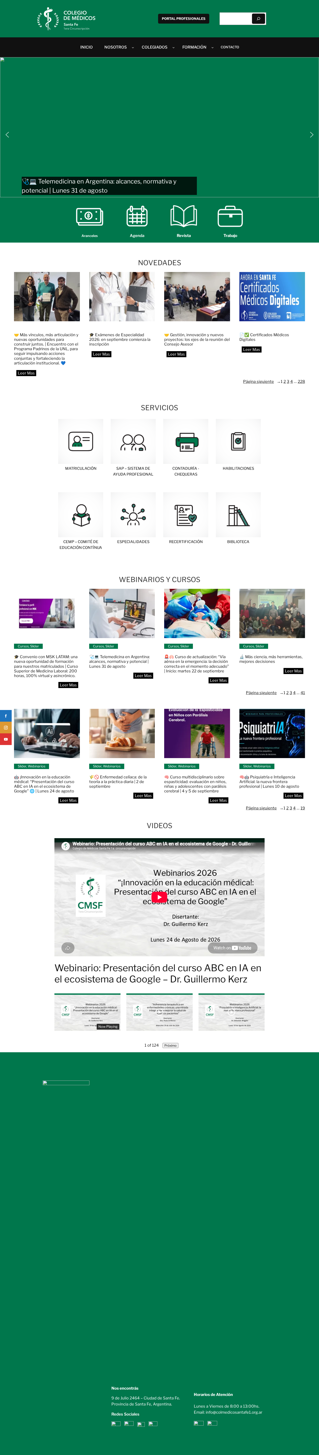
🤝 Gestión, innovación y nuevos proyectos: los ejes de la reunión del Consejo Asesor (197, 339)
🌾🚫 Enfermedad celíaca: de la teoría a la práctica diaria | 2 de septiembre (118, 782)
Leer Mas (28, 374)
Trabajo (230, 235)
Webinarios (36, 766)
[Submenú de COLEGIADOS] (173, 47)
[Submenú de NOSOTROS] (133, 47)
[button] (159, 127)
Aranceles (90, 236)
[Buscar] (258, 19)
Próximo (170, 1045)
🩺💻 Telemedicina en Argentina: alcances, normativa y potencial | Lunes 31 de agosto (119, 661)
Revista (184, 235)
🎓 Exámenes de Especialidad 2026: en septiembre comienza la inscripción (119, 339)
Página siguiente (262, 381)
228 (301, 381)
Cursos (23, 646)
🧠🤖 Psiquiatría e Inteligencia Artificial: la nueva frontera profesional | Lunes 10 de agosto (269, 782)
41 (303, 692)
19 (303, 808)
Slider (34, 646)
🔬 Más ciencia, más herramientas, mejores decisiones (271, 659)
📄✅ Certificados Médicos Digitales (264, 337)
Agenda (137, 235)
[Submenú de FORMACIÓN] (212, 47)
